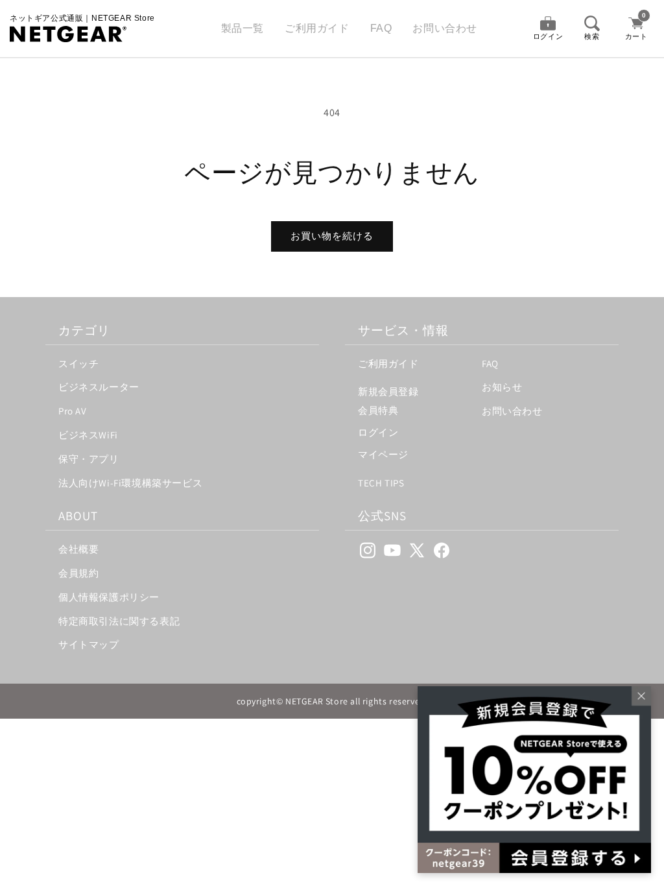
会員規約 (78, 573)
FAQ (381, 28)
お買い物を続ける (332, 236)
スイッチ (78, 363)
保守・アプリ (88, 459)
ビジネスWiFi (88, 435)
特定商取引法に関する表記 (119, 621)
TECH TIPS (381, 483)
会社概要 (78, 549)
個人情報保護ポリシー (109, 597)
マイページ (383, 454)
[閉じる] (638, 699)
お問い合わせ (444, 28)
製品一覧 (242, 28)
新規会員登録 (388, 391)
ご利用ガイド (317, 28)
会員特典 (378, 410)
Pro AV (72, 411)
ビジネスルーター (98, 387)
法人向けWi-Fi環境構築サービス (130, 483)
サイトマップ (88, 644)
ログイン (378, 432)
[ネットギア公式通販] (82, 34)
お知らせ (502, 387)
